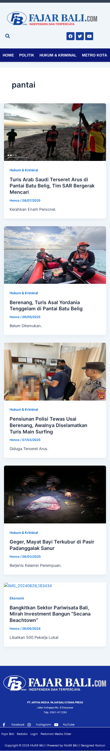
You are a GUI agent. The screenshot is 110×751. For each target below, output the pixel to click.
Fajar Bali (7, 734)
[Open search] (7, 35)
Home (8, 55)
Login (34, 734)
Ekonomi (17, 598)
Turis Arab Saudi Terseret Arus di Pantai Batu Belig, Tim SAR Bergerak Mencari (52, 185)
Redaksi (22, 734)
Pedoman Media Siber (56, 734)
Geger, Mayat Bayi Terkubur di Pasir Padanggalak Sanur (52, 545)
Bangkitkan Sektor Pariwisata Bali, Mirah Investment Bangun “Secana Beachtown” (50, 614)
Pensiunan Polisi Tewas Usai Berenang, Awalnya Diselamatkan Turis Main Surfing (48, 425)
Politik (26, 55)
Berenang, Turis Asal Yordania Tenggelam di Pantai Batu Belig (46, 305)
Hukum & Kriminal (58, 55)
